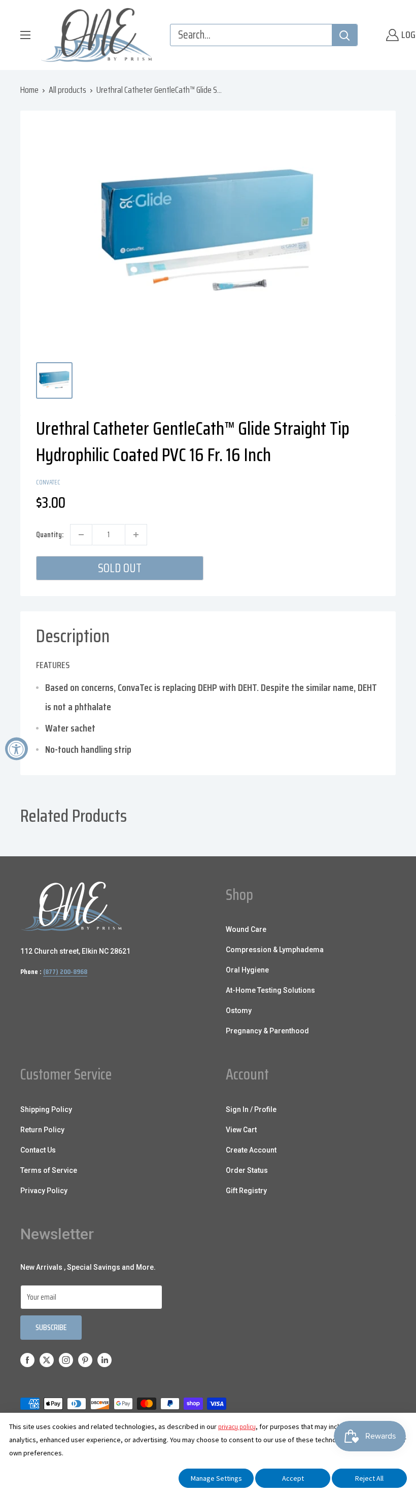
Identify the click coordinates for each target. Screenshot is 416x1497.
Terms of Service (48, 1170)
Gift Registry (246, 1191)
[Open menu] (25, 35)
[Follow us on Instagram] (66, 1359)
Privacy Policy (43, 1191)
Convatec (48, 482)
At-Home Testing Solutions (270, 990)
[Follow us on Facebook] (27, 1359)
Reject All (369, 1478)
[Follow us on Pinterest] (85, 1359)
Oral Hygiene (247, 970)
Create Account (251, 1150)
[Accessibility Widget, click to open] (16, 748)
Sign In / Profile (251, 1109)
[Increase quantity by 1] (136, 534)
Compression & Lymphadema (275, 950)
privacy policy (237, 1426)
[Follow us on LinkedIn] (104, 1359)
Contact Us (38, 1150)
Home (29, 90)
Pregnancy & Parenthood (267, 1031)
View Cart (241, 1130)
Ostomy (239, 1010)
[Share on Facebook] (315, 481)
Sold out (120, 568)
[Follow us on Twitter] (47, 1359)
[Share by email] (373, 481)
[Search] (344, 35)
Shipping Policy (46, 1109)
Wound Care (246, 929)
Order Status (247, 1170)
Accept (293, 1478)
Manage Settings (216, 1478)
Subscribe (51, 1327)
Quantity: (49, 535)
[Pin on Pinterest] (334, 481)
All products (67, 90)
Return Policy (42, 1130)
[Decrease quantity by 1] (81, 534)
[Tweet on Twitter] (353, 481)
